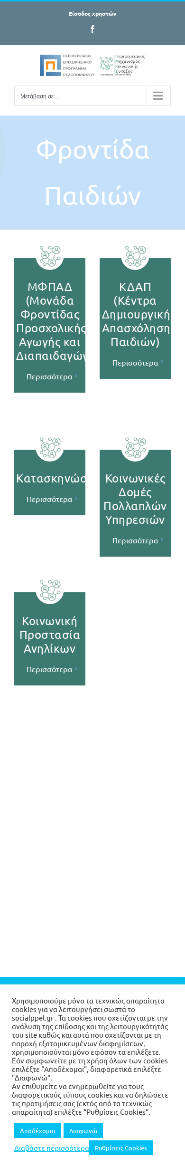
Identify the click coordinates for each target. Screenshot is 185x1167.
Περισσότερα (50, 376)
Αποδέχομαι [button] (38, 1131)
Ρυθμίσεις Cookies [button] (121, 1148)
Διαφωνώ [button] (83, 1131)
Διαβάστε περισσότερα (51, 1148)
